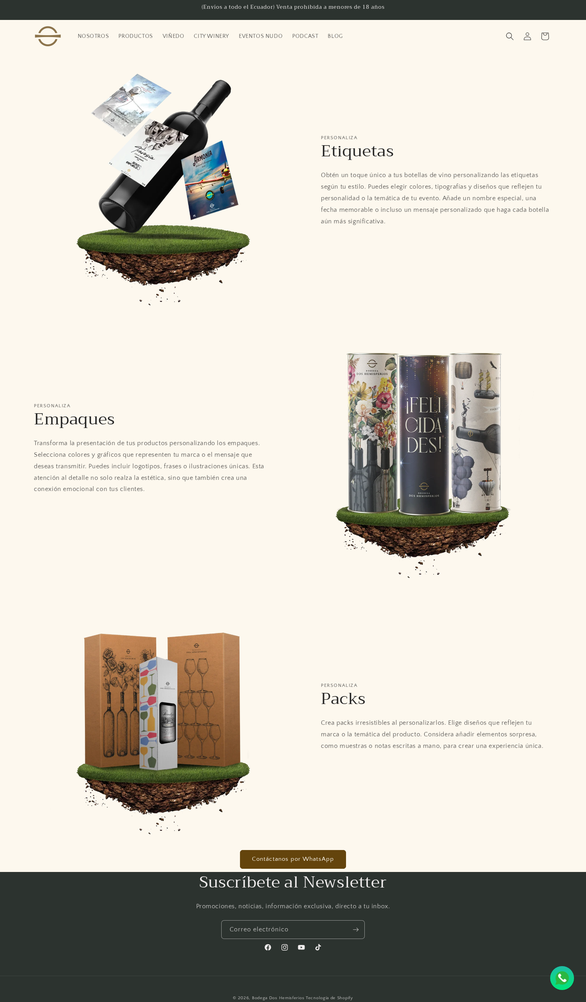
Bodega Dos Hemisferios (278, 998)
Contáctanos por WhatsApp (293, 859)
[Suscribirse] (355, 929)
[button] (510, 36)
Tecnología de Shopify (329, 998)
